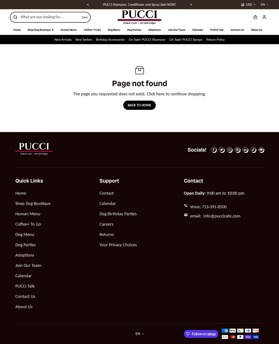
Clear (85, 17)
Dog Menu (24, 234)
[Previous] (88, 4)
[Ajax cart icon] (255, 17)
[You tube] (261, 149)
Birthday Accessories (110, 39)
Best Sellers (84, 39)
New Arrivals (63, 39)
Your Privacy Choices (118, 244)
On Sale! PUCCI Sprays (185, 39)
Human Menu (27, 213)
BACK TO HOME (139, 105)
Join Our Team (28, 265)
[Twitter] (221, 149)
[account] (264, 17)
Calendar (23, 275)
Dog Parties (25, 244)
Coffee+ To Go (28, 224)
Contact (107, 193)
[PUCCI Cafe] (139, 17)
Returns (107, 234)
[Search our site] (15, 17)
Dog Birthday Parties (118, 213)
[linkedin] (245, 149)
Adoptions (24, 255)
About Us (24, 306)
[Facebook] (213, 149)
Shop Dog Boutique (33, 203)
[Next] (190, 4)
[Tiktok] (253, 149)
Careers (106, 224)
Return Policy (215, 39)
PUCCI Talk (24, 286)
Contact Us (25, 296)
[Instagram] (229, 149)
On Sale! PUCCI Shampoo (147, 39)
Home (20, 193)
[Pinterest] (237, 149)
